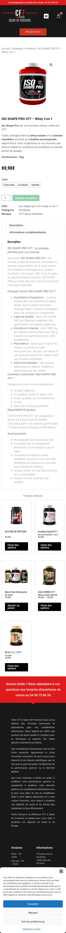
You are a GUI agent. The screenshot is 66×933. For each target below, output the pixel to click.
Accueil (6, 48)
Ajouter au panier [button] (14, 607)
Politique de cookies (31, 929)
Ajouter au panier (26, 198)
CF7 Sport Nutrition (31, 213)
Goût (5, 179)
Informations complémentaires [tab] (27, 232)
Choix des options (13, 546)
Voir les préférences (33, 921)
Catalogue (17, 48)
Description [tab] (16, 225)
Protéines (30, 48)
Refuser (33, 912)
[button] (61, 871)
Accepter (33, 903)
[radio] (9, 184)
